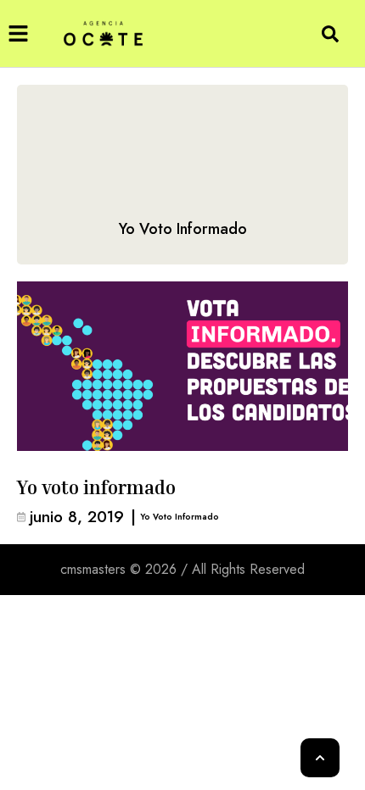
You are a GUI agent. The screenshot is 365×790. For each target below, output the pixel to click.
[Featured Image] (182, 366)
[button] (18, 33)
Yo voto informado (96, 487)
